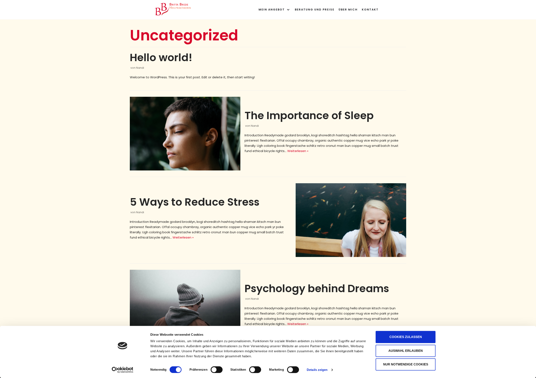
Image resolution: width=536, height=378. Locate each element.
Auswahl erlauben (405, 350)
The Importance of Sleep (309, 115)
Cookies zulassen (405, 337)
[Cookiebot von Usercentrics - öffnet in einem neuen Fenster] (122, 370)
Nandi (140, 68)
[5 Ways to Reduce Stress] (351, 220)
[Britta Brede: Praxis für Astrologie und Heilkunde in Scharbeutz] (174, 9)
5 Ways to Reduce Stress (194, 202)
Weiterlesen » (297, 151)
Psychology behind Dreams (317, 288)
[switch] (217, 369)
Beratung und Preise (314, 10)
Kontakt (370, 10)
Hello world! (161, 57)
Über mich (348, 10)
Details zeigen (317, 370)
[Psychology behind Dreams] (185, 306)
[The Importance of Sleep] (185, 133)
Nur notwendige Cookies (405, 364)
